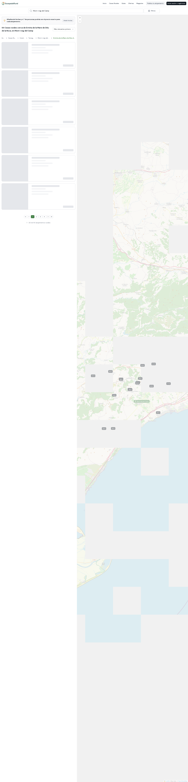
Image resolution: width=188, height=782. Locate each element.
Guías (124, 3)
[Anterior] (5, 54)
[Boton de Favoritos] (71, 43)
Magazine (139, 3)
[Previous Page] (27, 655)
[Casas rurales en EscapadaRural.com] (10, 3)
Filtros (153, 11)
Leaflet (167, 781)
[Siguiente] (24, 54)
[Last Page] (53, 655)
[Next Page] (50, 655)
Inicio (105, 3)
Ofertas (131, 3)
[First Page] (23, 655)
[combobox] (85, 11)
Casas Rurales (114, 3)
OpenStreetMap (182, 781)
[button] (139, 100)
